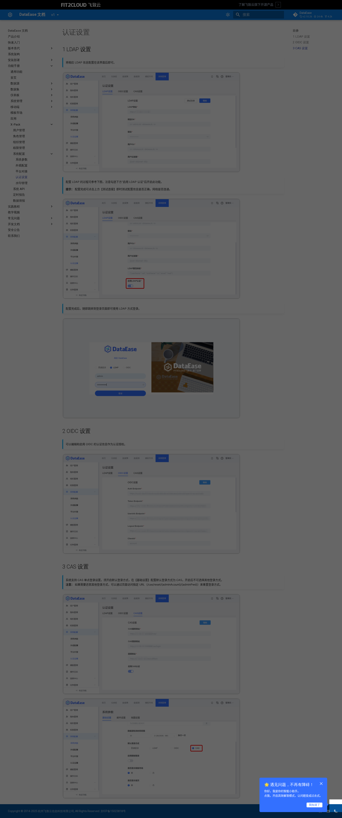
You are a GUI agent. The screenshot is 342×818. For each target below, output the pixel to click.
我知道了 (314, 804)
